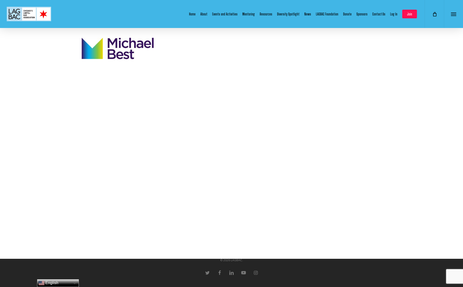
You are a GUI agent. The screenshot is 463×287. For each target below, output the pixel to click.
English (51, 283)
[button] (453, 14)
